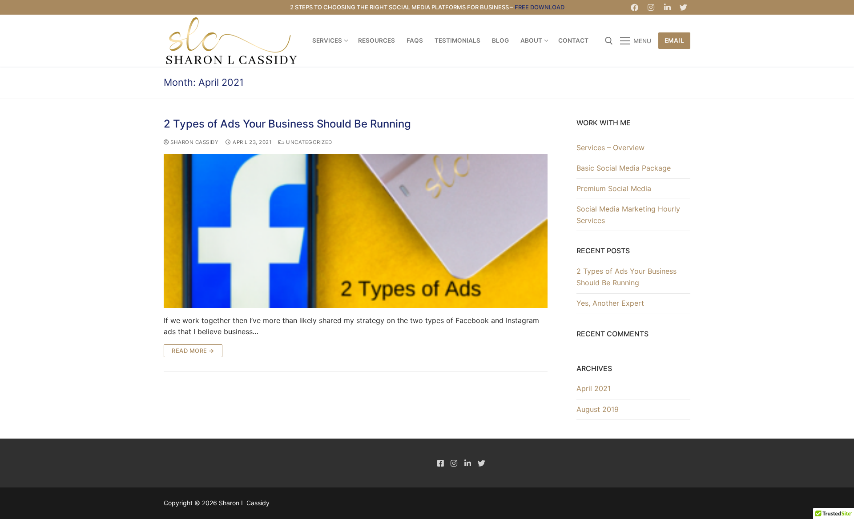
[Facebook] (635, 7)
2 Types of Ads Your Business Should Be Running (287, 123)
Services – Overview (610, 147)
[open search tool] (609, 41)
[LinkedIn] (667, 7)
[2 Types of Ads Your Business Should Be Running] (356, 230)
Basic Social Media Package (623, 168)
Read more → (193, 350)
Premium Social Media (613, 188)
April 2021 (593, 388)
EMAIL (675, 40)
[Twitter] (683, 7)
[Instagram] (651, 7)
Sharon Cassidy (193, 142)
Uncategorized (308, 142)
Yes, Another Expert (610, 303)
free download (539, 7)
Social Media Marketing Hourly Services (628, 214)
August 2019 (597, 409)
